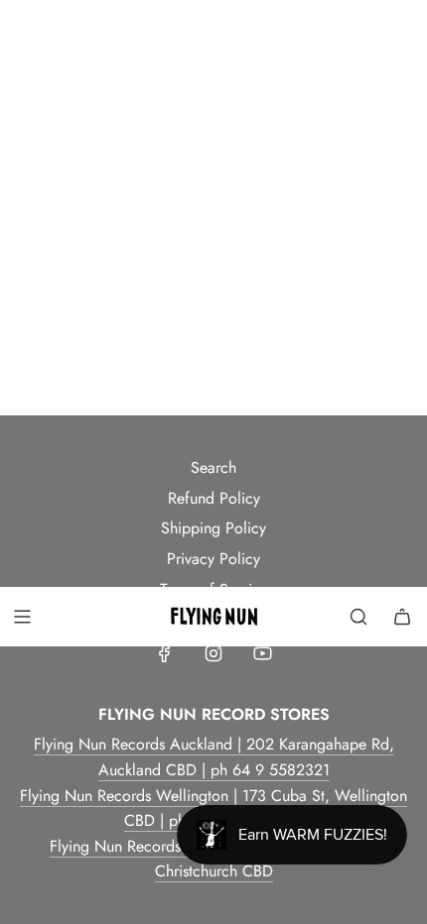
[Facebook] (165, 653)
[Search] (358, 616)
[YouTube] (262, 653)
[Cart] (402, 616)
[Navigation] (22, 616)
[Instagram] (213, 653)
